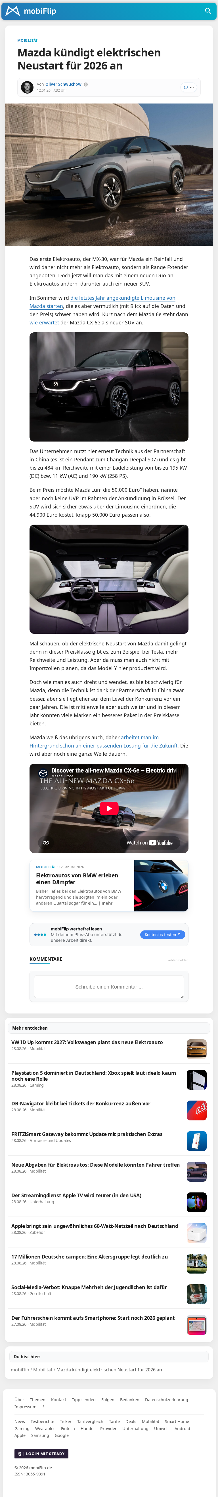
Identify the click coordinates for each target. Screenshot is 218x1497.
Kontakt (58, 1399)
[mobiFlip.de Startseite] (32, 11)
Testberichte (42, 1421)
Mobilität (150, 1421)
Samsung (40, 1435)
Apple (20, 1435)
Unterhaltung (135, 1428)
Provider (108, 1428)
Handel (88, 1428)
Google (62, 1435)
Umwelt (161, 1428)
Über (19, 1399)
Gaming (22, 1428)
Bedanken (129, 1399)
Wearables (45, 1428)
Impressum (25, 1406)
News (19, 1421)
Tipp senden (84, 1399)
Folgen (107, 1399)
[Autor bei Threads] (86, 84)
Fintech (68, 1428)
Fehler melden (177, 960)
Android (182, 1428)
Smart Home (177, 1421)
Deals (130, 1421)
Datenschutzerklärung (166, 1399)
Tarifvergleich (90, 1421)
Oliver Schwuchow (63, 84)
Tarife (114, 1421)
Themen (37, 1399)
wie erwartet (44, 322)
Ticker (66, 1421)
